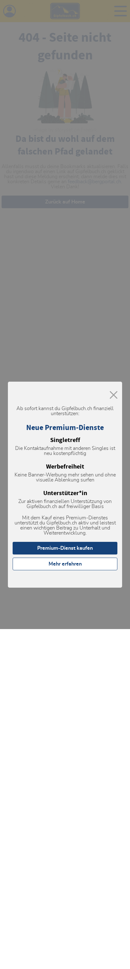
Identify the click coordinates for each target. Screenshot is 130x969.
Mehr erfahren (65, 563)
